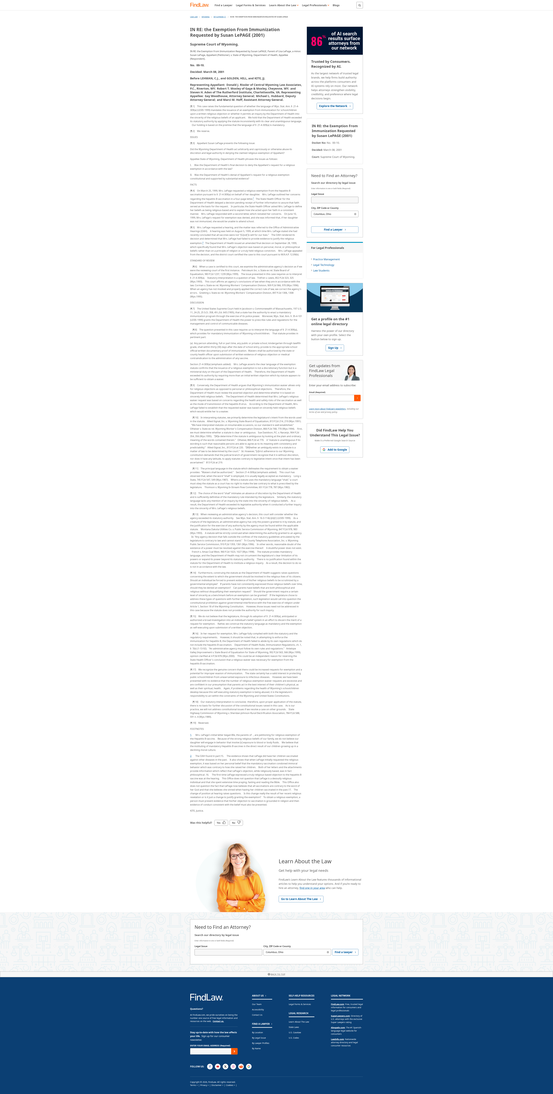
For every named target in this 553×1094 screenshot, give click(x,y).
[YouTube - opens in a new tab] (217, 1066)
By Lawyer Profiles (260, 1043)
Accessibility (258, 1009)
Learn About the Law (299, 1021)
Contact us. (218, 1021)
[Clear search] (355, 214)
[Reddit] (241, 1066)
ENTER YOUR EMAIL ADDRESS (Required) (210, 1045)
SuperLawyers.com (340, 1015)
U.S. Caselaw (295, 1032)
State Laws (294, 1027)
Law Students (321, 270)
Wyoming (206, 17)
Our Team (257, 1004)
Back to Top (278, 974)
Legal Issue (317, 194)
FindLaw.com (337, 1004)
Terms (193, 1085)
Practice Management (326, 259)
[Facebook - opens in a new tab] (210, 1066)
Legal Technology (323, 265)
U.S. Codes (294, 1037)
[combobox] (334, 200)
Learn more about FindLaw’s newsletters (327, 408)
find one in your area (312, 888)
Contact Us (257, 1014)
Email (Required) (317, 392)
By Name (256, 1048)
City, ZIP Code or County (325, 208)
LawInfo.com (337, 1039)
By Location (257, 1032)
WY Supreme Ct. (220, 17)
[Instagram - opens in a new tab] (233, 1066)
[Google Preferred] (249, 1066)
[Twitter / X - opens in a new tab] (225, 1066)
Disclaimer (216, 1085)
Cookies (229, 1085)
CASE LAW (194, 17)
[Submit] (357, 398)
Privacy (203, 1085)
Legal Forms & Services (300, 1004)
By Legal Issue (259, 1037)
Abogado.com (338, 1027)
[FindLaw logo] (200, 5)
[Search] (359, 5)
